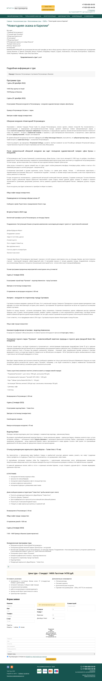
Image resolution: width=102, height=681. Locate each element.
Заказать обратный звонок (88, 675)
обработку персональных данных (36, 657)
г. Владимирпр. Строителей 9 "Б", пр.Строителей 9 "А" (82, 11)
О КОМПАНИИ (88, 16)
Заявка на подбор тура (89, 676)
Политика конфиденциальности (15, 676)
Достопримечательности (44, 666)
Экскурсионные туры (15, 16)
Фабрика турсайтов (23, 673)
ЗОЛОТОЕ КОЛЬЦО (50, 16)
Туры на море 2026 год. (33, 16)
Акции (53, 666)
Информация (77, 16)
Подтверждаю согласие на (27, 657)
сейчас (16, 627)
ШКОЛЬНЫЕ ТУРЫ (64, 16)
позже (22, 627)
